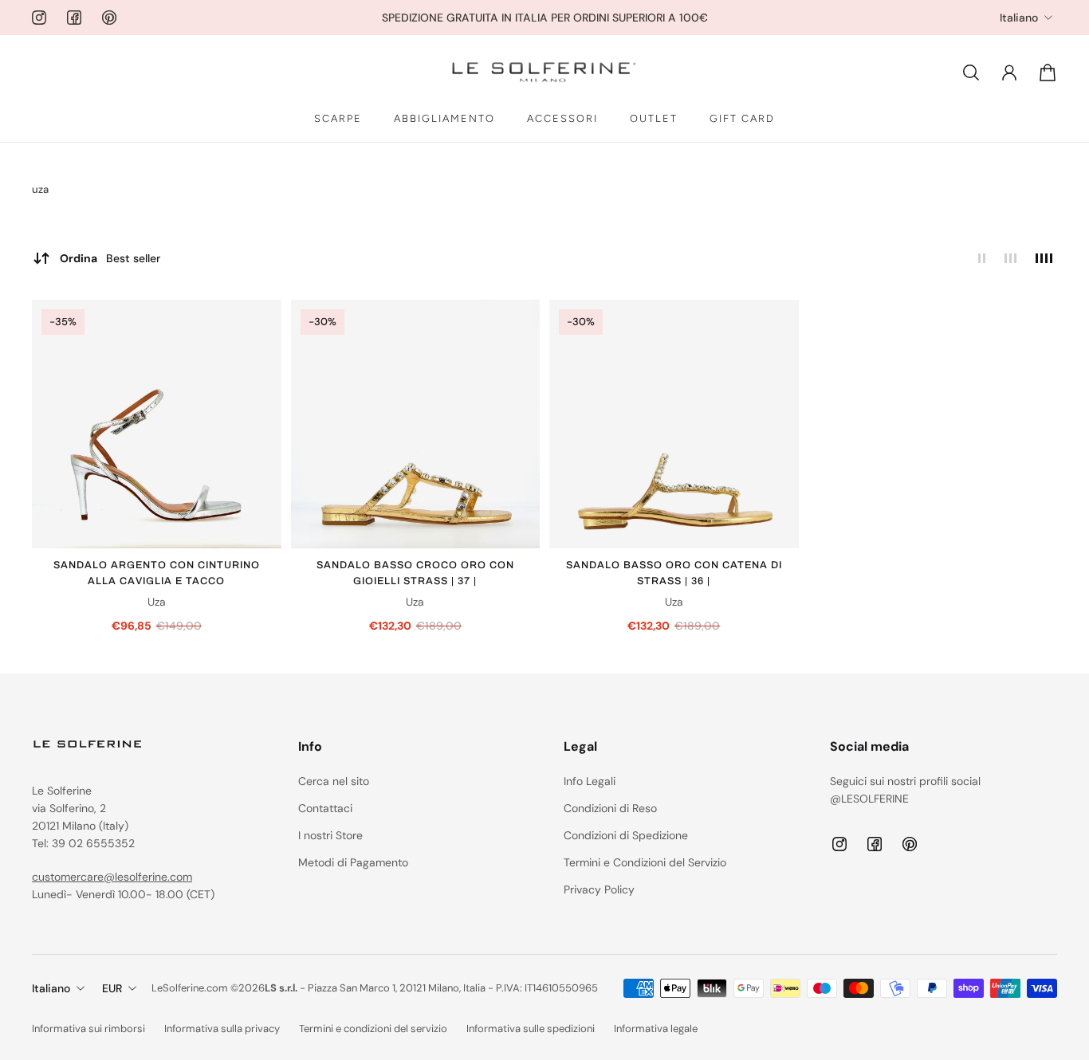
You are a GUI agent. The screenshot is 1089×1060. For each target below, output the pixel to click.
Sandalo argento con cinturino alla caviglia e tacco (156, 573)
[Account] (1009, 72)
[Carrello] (1047, 72)
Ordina (110, 258)
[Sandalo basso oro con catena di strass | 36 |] (674, 424)
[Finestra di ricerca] (971, 72)
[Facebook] (74, 17)
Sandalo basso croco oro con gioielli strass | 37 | (415, 573)
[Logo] (544, 73)
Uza (156, 602)
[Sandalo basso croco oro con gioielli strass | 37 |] (416, 424)
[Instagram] (39, 17)
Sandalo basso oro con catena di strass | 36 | (674, 573)
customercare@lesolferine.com (112, 877)
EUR (112, 988)
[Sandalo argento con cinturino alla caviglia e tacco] (156, 424)
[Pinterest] (109, 17)
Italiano (1019, 17)
